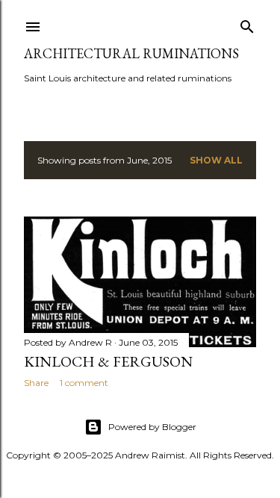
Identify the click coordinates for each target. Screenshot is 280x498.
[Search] (247, 23)
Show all (216, 160)
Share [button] (36, 382)
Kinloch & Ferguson (108, 361)
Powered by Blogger (152, 426)
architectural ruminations (131, 53)
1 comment (84, 382)
